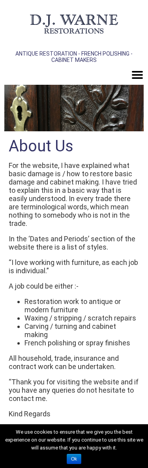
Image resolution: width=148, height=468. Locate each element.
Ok (74, 459)
